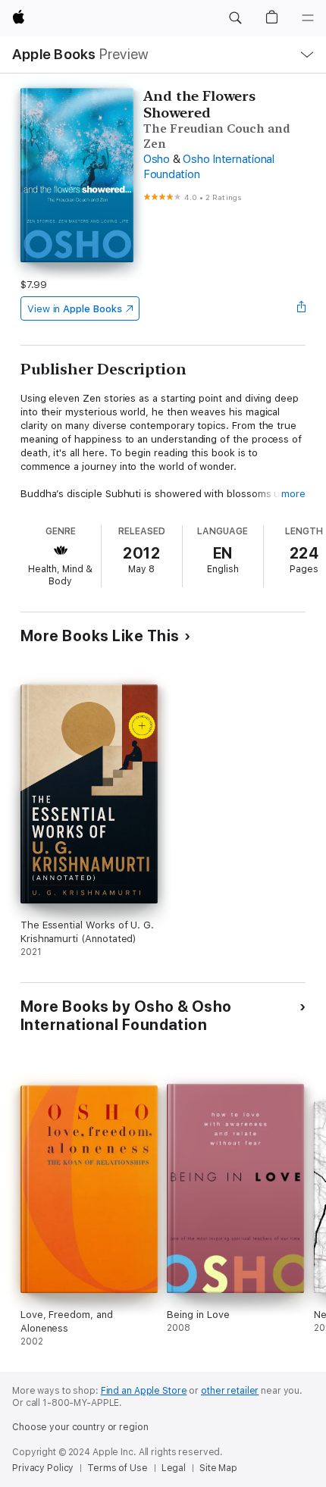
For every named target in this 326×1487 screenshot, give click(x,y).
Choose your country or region (80, 1427)
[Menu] (308, 18)
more (293, 493)
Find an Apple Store (144, 1390)
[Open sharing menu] (301, 308)
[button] (235, 18)
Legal (173, 1468)
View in (74, 309)
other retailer (230, 1390)
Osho (156, 159)
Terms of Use (117, 1468)
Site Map (218, 1468)
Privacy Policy (43, 1468)
